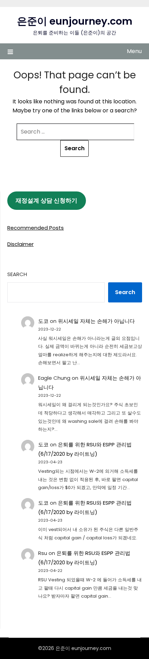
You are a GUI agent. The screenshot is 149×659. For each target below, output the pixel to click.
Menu (134, 51)
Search (17, 274)
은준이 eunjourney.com (74, 21)
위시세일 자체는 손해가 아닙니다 (96, 321)
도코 (43, 321)
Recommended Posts (35, 227)
